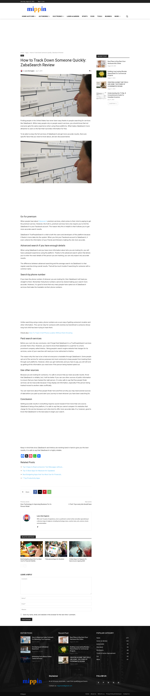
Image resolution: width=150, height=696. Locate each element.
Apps (26, 52)
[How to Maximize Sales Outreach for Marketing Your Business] (25, 639)
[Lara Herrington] (22, 71)
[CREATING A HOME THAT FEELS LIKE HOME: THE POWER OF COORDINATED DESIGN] (101, 84)
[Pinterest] (45, 492)
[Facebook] (35, 492)
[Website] (119, 683)
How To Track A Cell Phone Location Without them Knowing (50, 333)
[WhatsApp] (49, 492)
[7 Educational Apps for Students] (56, 549)
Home (22, 52)
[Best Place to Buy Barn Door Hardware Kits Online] (101, 63)
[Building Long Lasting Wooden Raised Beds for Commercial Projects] (101, 73)
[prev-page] (22, 566)
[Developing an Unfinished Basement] (25, 649)
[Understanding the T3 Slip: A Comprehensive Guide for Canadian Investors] (101, 95)
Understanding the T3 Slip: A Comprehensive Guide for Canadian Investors (117, 95)
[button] (127, 16)
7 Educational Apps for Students (54, 559)
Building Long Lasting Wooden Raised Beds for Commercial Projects (117, 73)
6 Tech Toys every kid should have (80, 504)
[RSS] (108, 683)
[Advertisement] (75, 34)
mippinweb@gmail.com (64, 686)
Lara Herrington (29, 71)
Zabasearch (43, 221)
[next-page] (25, 566)
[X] (40, 492)
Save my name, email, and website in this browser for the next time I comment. (49, 614)
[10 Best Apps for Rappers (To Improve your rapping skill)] (80, 549)
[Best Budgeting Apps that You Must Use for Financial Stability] (32, 549)
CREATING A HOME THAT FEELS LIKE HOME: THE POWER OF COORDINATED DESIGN (118, 84)
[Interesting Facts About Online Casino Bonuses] (25, 659)
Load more (112, 103)
